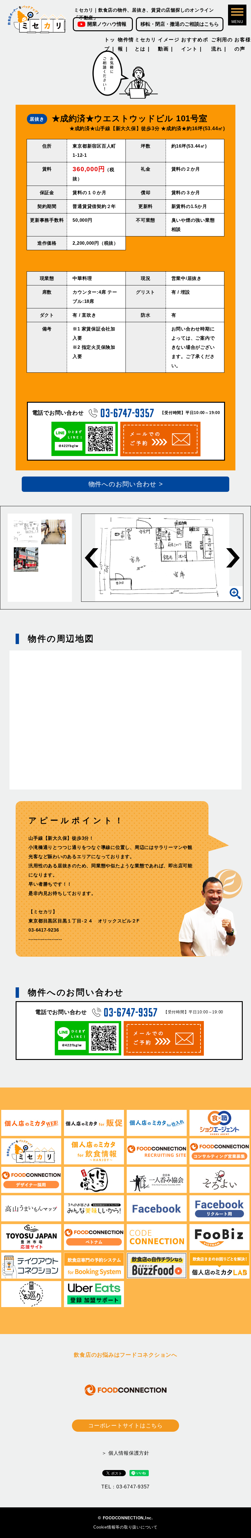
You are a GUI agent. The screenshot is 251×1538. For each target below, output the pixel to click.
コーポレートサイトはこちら (125, 1426)
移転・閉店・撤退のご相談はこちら (179, 24)
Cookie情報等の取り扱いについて (125, 1527)
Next (233, 557)
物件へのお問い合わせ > (125, 484)
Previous (91, 557)
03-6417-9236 (43, 930)
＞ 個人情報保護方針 (125, 1453)
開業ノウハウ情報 (106, 24)
